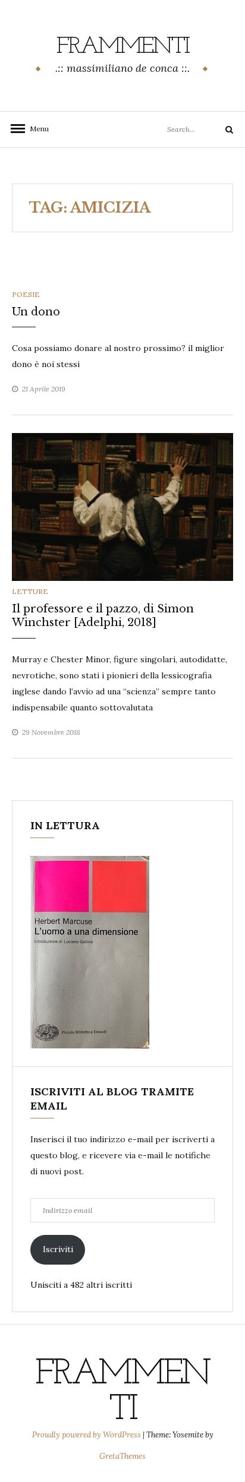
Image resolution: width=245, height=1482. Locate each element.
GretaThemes (122, 1456)
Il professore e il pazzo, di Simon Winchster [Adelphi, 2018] (103, 615)
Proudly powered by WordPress (87, 1435)
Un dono (36, 311)
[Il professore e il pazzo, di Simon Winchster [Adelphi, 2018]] (122, 506)
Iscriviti (58, 1249)
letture (30, 591)
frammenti (122, 47)
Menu (36, 128)
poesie (26, 294)
